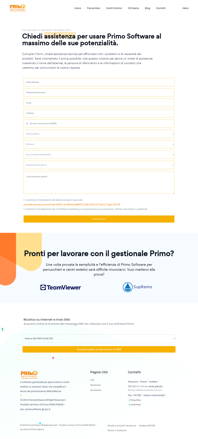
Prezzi (185, 8)
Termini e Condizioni (116, 430)
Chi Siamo (134, 8)
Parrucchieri (94, 8)
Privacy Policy (136, 400)
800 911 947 (138, 386)
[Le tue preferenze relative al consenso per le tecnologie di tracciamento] (2, 329)
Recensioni (95, 385)
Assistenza (95, 390)
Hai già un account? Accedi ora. (121, 425)
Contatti (161, 8)
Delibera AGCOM (147, 425)
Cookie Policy (135, 405)
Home (78, 8)
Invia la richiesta (99, 219)
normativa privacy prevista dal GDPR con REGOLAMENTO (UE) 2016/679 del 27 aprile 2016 (71, 204)
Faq (92, 380)
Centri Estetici (114, 8)
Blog (148, 8)
